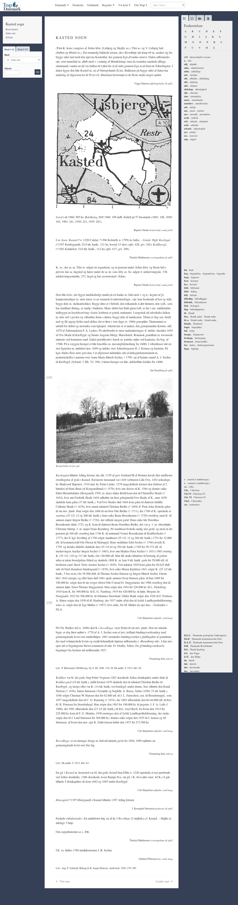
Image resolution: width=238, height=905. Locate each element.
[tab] (184, 18)
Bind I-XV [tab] (23, 49)
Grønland (92, 5)
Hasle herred (12, 29)
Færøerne (78, 5)
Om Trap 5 (140, 5)
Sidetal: (8, 68)
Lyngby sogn (163, 881)
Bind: (7, 54)
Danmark (60, 5)
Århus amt (10, 33)
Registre (107, 5)
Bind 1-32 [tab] (9, 49)
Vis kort (123, 5)
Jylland (9, 37)
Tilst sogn (64, 881)
